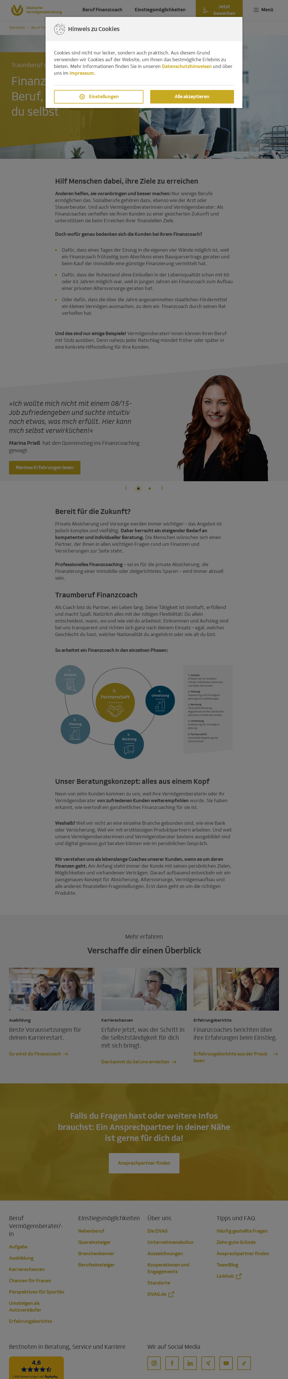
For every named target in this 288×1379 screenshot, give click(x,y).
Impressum (81, 73)
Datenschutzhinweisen (187, 66)
